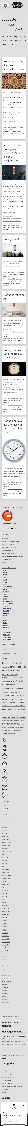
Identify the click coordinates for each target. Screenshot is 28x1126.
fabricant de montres (11, 671)
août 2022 (4, 917)
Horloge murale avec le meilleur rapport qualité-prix (12, 426)
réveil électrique (18, 730)
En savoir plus (8, 1121)
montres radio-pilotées (9, 717)
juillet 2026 (5, 809)
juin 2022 (4, 923)
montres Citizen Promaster (19, 695)
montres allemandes (16, 340)
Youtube (4, 733)
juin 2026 (4, 812)
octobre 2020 (5, 978)
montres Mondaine (20, 709)
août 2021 (4, 948)
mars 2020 (5, 999)
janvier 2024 (5, 872)
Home (3, 1016)
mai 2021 (4, 957)
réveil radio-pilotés (6, 730)
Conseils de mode (17, 127)
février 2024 (5, 869)
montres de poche (12, 702)
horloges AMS (11, 278)
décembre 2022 (6, 911)
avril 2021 (4, 960)
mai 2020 (4, 993)
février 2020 (5, 1002)
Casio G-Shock (15, 663)
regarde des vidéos (11, 727)
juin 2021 (4, 954)
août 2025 (4, 827)
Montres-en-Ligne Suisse (10, 653)
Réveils (4, 562)
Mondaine (5, 677)
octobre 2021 (5, 945)
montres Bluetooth (5, 692)
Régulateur (6, 229)
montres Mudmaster (6, 712)
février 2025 (5, 836)
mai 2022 (4, 926)
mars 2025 (5, 833)
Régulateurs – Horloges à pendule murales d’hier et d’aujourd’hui (13, 153)
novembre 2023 (6, 878)
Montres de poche (7, 553)
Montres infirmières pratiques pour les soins (14, 1041)
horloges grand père (12, 281)
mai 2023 (4, 896)
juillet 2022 (5, 920)
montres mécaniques (14, 712)
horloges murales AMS (18, 133)
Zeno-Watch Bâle (11, 733)
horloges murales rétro (16, 227)
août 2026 (4, 806)
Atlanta (10, 131)
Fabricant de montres (18, 272)
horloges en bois (7, 133)
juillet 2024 (5, 857)
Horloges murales (7, 129)
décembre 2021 (6, 942)
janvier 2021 (5, 969)
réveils (12, 730)
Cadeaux (5, 663)
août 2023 (4, 887)
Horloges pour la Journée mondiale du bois (13, 65)
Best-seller (16, 398)
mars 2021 (4, 963)
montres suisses (10, 723)
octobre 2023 (5, 881)
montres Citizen (8, 695)
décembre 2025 (6, 824)
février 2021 (5, 966)
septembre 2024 (6, 851)
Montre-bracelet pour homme (15, 677)
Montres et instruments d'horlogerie (12, 220)
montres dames (9, 699)
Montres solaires (6, 720)
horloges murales (12, 404)
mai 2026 (4, 815)
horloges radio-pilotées (16, 407)
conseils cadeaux (18, 667)
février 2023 (5, 905)
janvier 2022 (5, 939)
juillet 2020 (5, 987)
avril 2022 (4, 929)
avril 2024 (4, 866)
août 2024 (4, 854)
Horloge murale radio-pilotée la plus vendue (12, 354)
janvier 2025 (5, 839)
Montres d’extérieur (11, 705)
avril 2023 (4, 899)
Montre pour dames (11, 681)
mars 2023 (5, 902)
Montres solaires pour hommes (17, 720)
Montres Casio (15, 692)
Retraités (20, 727)
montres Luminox (11, 709)
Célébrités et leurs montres (9, 541)
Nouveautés (5, 559)
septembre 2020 (6, 981)
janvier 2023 (5, 908)
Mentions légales (19, 1121)
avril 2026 (4, 818)
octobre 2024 (5, 848)
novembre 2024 (6, 845)
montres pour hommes (14, 715)
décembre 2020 (6, 972)
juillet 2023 (5, 890)
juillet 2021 (5, 951)
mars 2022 (5, 933)
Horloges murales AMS (13, 296)
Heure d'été (22, 671)
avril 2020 (4, 996)
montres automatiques (17, 688)
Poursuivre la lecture (9, 121)
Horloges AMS (11, 239)
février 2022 (5, 936)
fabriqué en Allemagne (13, 338)
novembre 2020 (6, 975)
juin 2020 (4, 990)
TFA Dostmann (7, 136)
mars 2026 (5, 821)
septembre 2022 (6, 914)
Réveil (23, 727)
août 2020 (4, 984)
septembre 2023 (6, 884)
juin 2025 (4, 830)
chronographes (5, 667)
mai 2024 (4, 863)
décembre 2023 (6, 875)
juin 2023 (4, 893)
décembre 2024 (6, 842)
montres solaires (21, 717)
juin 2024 (4, 860)
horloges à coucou (16, 131)
